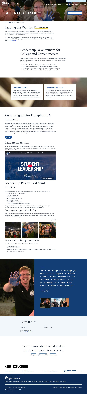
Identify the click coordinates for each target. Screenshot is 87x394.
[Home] (10, 3)
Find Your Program (29, 371)
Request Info (53, 355)
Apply (75, 1)
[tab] (45, 304)
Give (80, 1)
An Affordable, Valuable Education (70, 371)
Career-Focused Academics (51, 371)
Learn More (8, 137)
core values (13, 40)
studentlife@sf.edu (28, 331)
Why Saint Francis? (10, 371)
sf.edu (12, 391)
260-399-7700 (7, 391)
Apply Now (33, 355)
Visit (70, 1)
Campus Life (10, 22)
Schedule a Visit (43, 355)
